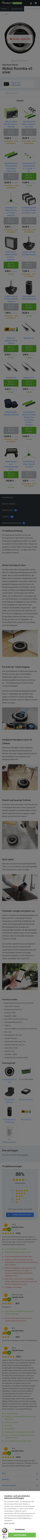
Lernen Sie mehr (9, 1523)
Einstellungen (20, 1529)
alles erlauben (20, 1535)
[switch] (5, 1537)
